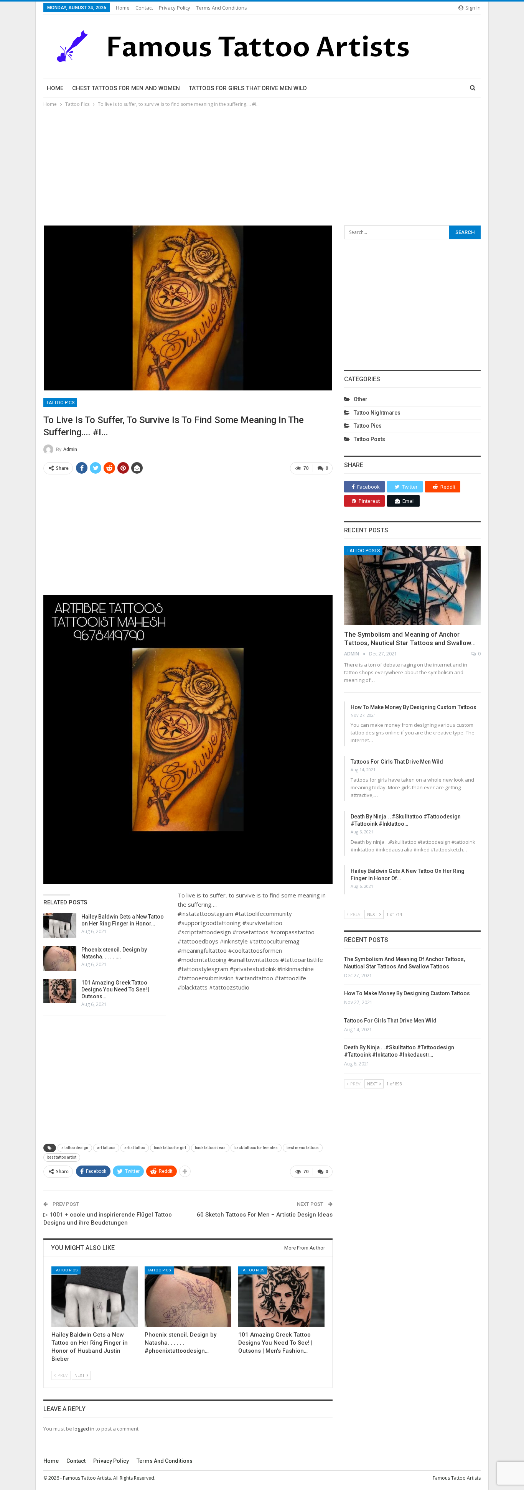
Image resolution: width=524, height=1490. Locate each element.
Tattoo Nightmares (377, 413)
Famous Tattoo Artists (457, 1478)
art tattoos (106, 1148)
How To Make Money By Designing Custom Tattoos (413, 707)
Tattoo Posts (369, 439)
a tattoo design (74, 1148)
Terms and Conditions (221, 7)
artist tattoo (134, 1148)
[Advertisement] (262, 166)
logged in (83, 1428)
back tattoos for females (256, 1148)
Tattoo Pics (60, 402)
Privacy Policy (174, 7)
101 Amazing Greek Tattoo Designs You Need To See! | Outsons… (115, 989)
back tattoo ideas (210, 1148)
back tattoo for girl (170, 1148)
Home (123, 7)
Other (360, 399)
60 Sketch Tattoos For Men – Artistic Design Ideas (265, 1214)
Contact (144, 7)
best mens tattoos (303, 1148)
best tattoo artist (61, 1157)
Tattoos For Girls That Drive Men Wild (248, 88)
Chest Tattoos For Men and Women (126, 88)
